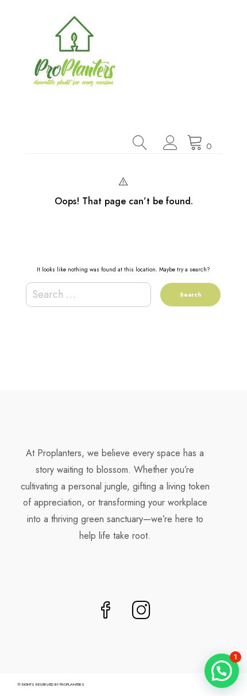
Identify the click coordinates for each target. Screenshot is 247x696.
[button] (221, 671)
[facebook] (106, 611)
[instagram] (141, 611)
